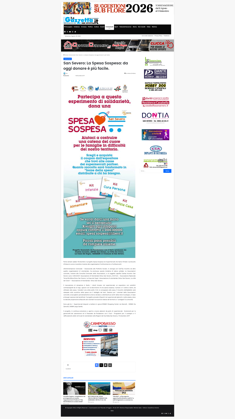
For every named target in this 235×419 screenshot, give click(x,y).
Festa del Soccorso (125, 27)
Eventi (102, 27)
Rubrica (154, 27)
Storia (135, 27)
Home (66, 55)
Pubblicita (166, 35)
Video (148, 27)
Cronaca (83, 27)
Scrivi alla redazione (147, 35)
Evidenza (77, 27)
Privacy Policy (158, 35)
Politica (90, 27)
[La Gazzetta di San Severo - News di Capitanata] (81, 20)
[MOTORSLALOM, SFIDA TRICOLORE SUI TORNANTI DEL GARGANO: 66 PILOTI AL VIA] (99, 388)
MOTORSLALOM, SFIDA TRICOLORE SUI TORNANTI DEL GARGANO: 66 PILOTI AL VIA (97, 398)
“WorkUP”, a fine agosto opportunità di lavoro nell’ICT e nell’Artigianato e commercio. (123, 398)
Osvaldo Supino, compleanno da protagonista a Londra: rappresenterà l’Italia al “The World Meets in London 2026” (74, 399)
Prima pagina (68, 27)
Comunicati (109, 27)
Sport (116, 27)
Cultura (96, 27)
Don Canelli (141, 27)
